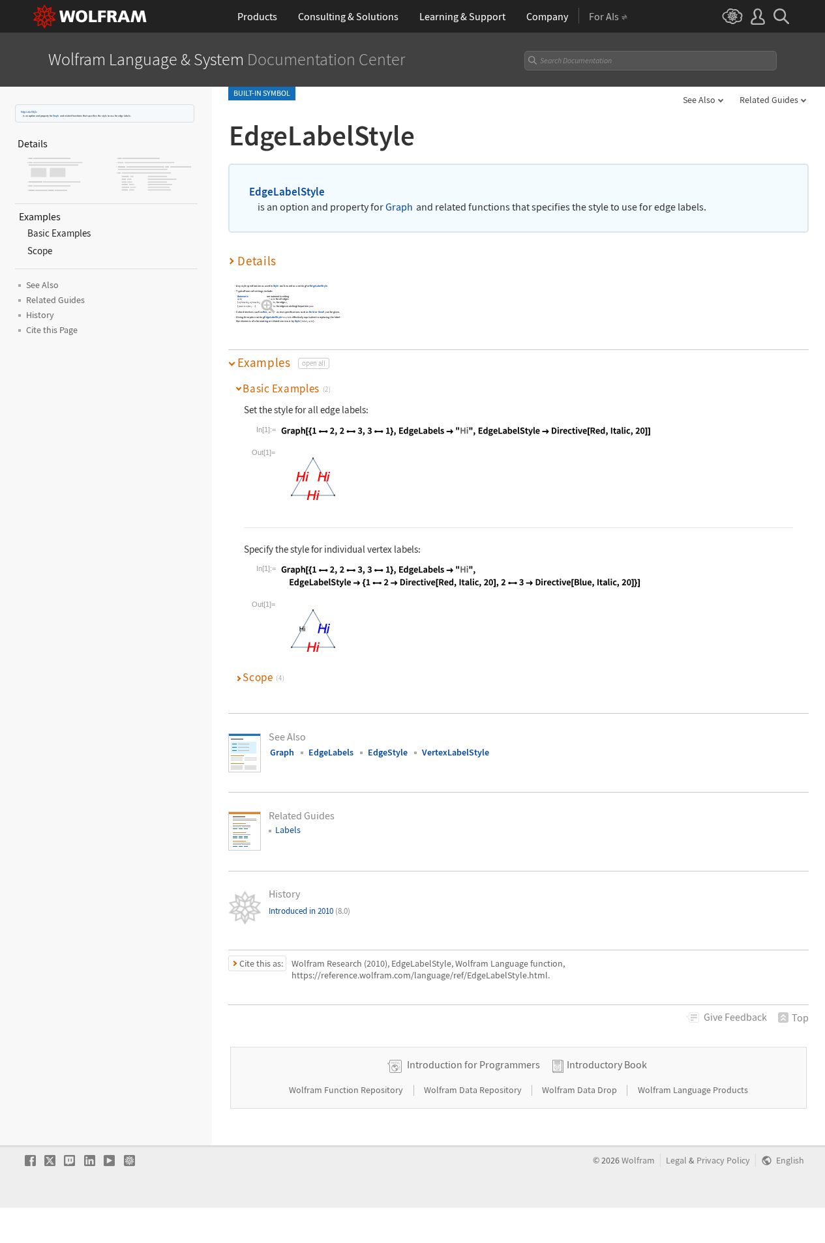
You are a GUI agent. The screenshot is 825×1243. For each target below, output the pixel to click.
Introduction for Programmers (473, 1064)
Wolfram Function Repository (347, 1090)
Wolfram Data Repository (474, 1090)
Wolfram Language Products (693, 1090)
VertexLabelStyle (455, 752)
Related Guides (769, 100)
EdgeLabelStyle (29, 111)
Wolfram (638, 1160)
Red (265, 312)
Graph (56, 115)
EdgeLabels (330, 752)
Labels (288, 830)
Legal (676, 1160)
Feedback (735, 1016)
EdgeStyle (388, 752)
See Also (699, 100)
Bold (311, 312)
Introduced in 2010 (309, 910)
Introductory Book (607, 1064)
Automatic (242, 296)
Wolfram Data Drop (580, 1090)
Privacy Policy (723, 1160)
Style (276, 285)
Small (321, 312)
